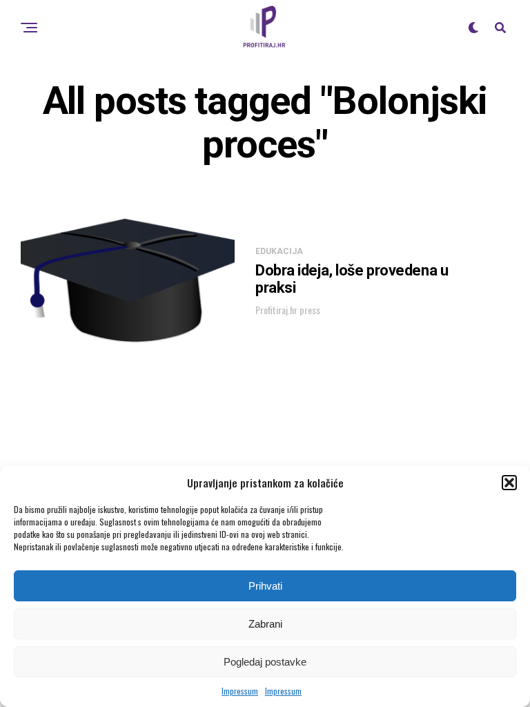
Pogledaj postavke (265, 662)
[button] (509, 483)
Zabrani (265, 624)
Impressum (240, 691)
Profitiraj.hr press (287, 309)
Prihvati (265, 586)
